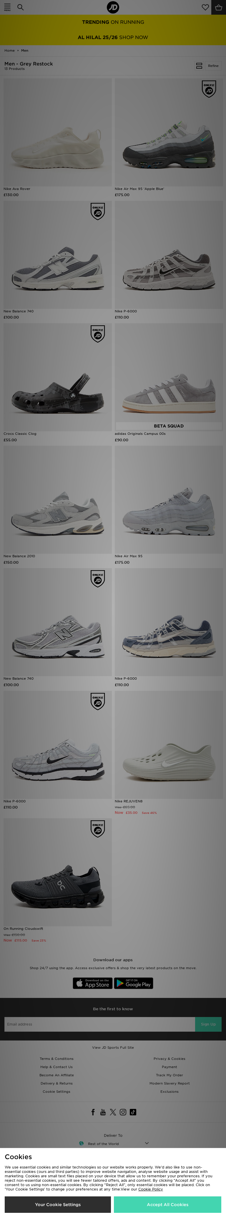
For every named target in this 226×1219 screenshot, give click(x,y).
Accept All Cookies (167, 1204)
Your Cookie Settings (58, 1204)
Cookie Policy (150, 1189)
